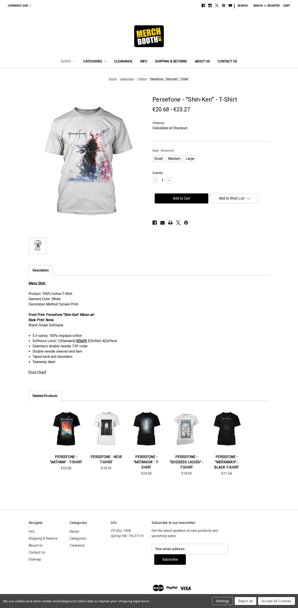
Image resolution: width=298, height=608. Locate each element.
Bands (66, 61)
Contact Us (227, 61)
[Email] (162, 222)
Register (273, 5)
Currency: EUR (18, 5)
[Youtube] (230, 5)
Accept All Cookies (276, 601)
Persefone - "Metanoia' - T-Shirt (146, 462)
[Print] (170, 222)
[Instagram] (210, 5)
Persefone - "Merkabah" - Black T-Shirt (226, 462)
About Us (202, 61)
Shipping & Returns (171, 61)
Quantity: (157, 172)
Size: (163, 150)
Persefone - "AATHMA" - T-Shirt (66, 459)
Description (41, 270)
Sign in (258, 5)
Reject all (245, 601)
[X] (217, 5)
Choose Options (66, 433)
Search (243, 5)
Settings (222, 601)
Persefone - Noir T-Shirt (106, 459)
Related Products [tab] (45, 396)
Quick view (62, 424)
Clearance (123, 61)
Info (143, 61)
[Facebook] (203, 5)
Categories (92, 61)
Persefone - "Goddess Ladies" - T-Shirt (187, 462)
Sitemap (35, 559)
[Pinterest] (223, 5)
